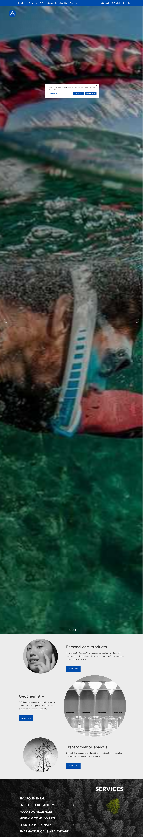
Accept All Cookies (90, 93)
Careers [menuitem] (73, 3)
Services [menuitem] (22, 3)
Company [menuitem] (32, 3)
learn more (26, 718)
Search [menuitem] (106, 3)
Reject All (78, 93)
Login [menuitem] (127, 3)
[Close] (96, 85)
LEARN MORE (73, 669)
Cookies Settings (53, 93)
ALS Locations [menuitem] (46, 3)
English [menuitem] (117, 3)
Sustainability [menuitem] (61, 3)
